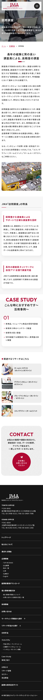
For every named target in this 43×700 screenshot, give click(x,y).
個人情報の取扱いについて (11, 594)
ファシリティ (6, 640)
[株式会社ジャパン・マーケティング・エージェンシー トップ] (13, 7)
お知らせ (5, 667)
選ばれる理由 (7, 551)
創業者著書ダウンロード (11, 583)
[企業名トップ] (21, 497)
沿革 (4, 571)
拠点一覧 (6, 568)
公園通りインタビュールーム (12, 647)
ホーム (4, 46)
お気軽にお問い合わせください (21, 463)
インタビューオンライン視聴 (12, 649)
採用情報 (5, 604)
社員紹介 (6, 574)
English (5, 576)
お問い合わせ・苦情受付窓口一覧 (13, 597)
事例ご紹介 (6, 660)
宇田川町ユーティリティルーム (12, 644)
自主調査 (5, 678)
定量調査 (12, 46)
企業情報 (5, 559)
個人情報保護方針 (8, 590)
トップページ (6, 537)
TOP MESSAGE (8, 563)
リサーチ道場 (6, 671)
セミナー (5, 674)
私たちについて (7, 544)
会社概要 (6, 565)
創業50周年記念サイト (10, 685)
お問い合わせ (7, 611)
